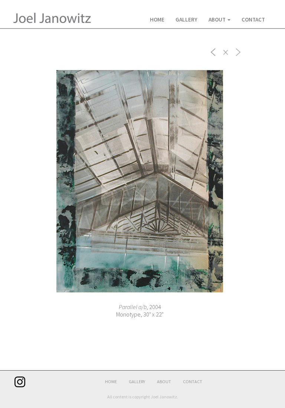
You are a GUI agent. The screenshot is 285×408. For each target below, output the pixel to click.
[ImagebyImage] (213, 51)
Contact (253, 19)
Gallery (186, 19)
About (218, 19)
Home (157, 19)
